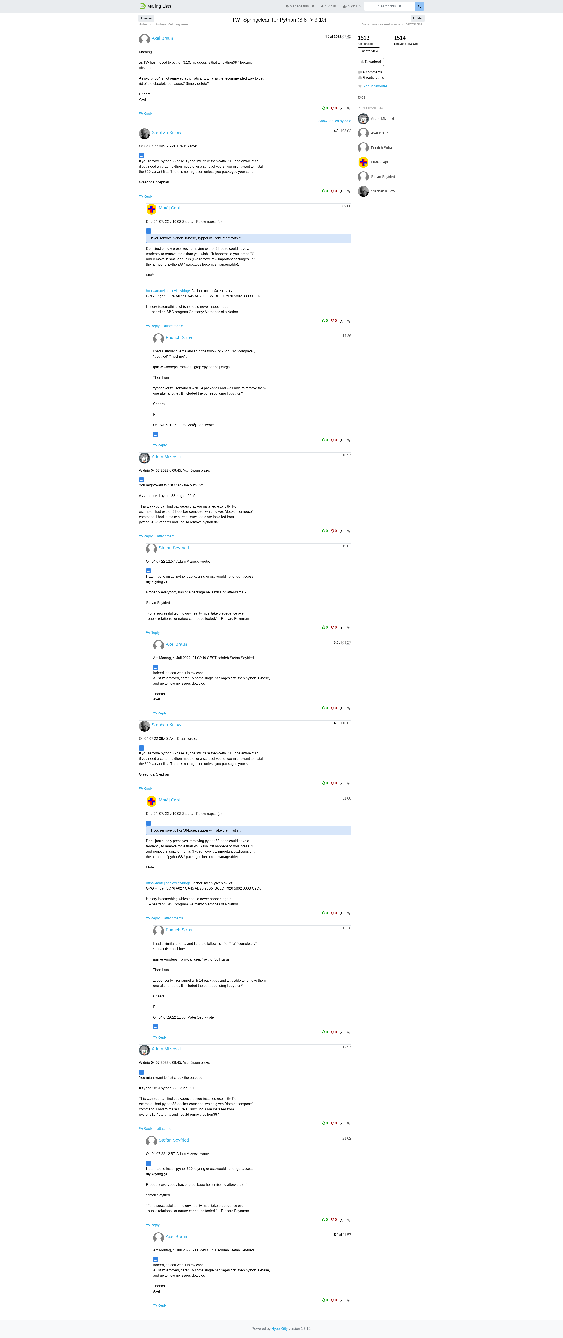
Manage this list (301, 6)
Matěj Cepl (169, 207)
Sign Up (354, 6)
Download (372, 62)
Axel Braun (162, 38)
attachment (165, 536)
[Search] (419, 6)
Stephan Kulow (166, 132)
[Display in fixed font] (341, 109)
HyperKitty (279, 1329)
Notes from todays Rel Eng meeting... (167, 24)
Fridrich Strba (179, 337)
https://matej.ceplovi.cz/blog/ (168, 291)
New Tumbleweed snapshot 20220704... (393, 24)
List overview (369, 51)
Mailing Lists (159, 6)
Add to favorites (375, 86)
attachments (173, 326)
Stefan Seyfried (174, 547)
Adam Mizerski (166, 456)
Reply (148, 113)
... (141, 155)
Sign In (330, 6)
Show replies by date (334, 121)
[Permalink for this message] (348, 109)
